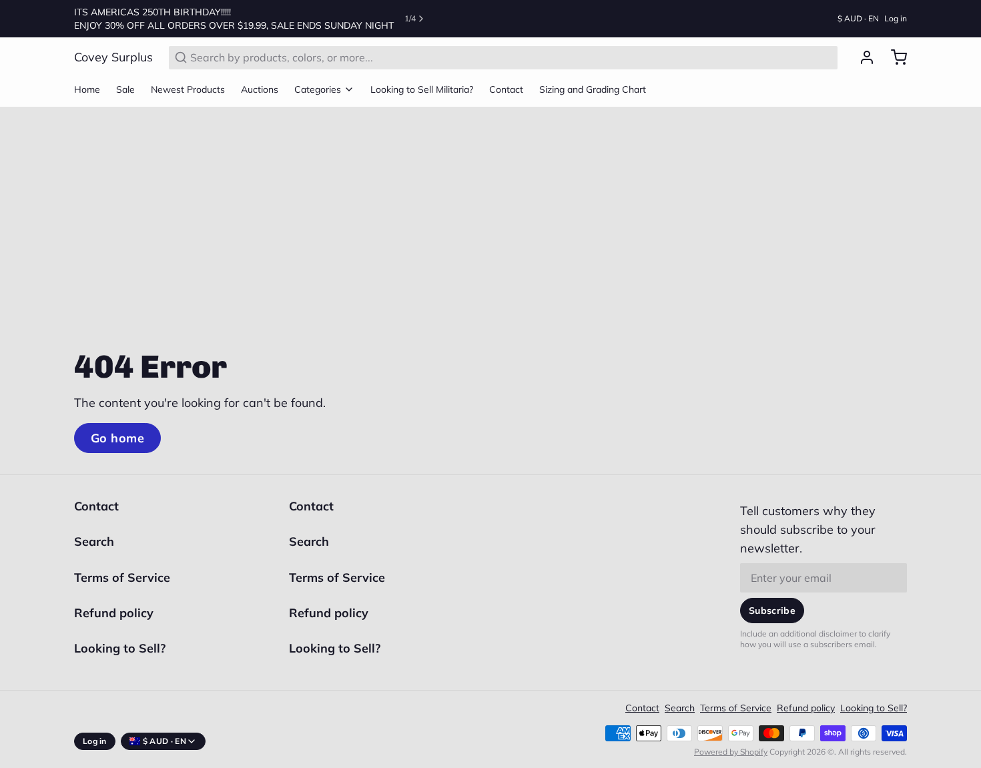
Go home (117, 438)
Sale (125, 89)
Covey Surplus (113, 57)
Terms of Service (122, 577)
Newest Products (188, 89)
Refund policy (113, 613)
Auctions (259, 89)
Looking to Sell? (120, 648)
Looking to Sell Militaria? (421, 89)
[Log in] (861, 57)
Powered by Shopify (730, 752)
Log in (895, 18)
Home (87, 89)
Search (94, 541)
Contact (506, 89)
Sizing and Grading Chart (592, 89)
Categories (317, 89)
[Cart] (893, 57)
